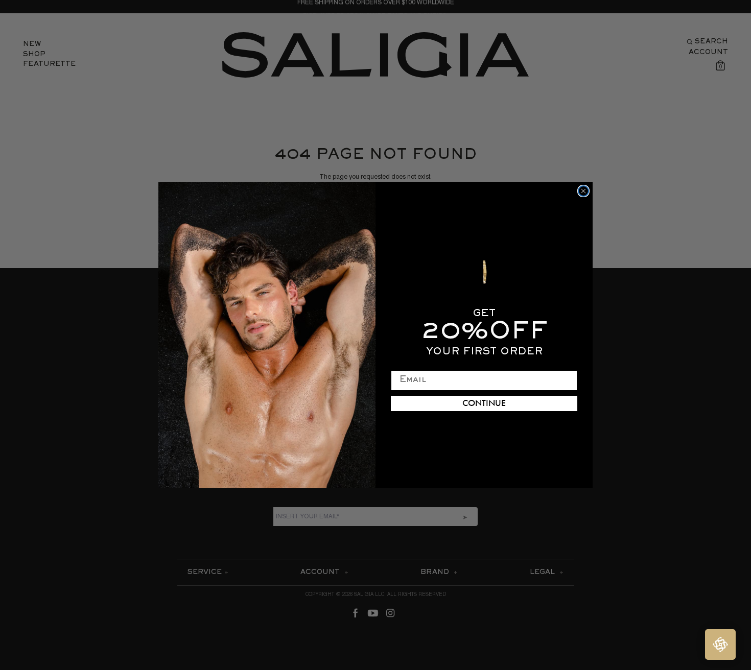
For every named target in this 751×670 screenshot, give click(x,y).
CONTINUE (484, 403)
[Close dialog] (583, 191)
